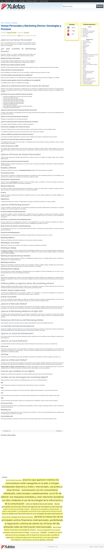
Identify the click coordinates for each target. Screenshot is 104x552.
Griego (84, 70)
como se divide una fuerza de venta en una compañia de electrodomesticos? (32, 513)
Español (84, 67)
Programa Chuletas (43, 1)
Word (73, 28)
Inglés (84, 52)
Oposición (85, 35)
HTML (73, 31)
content (43, 532)
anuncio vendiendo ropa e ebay (13, 480)
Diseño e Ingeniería (87, 79)
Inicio (2, 1)
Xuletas (91, 546)
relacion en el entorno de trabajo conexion (16, 509)
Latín (84, 68)
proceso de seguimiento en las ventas (48, 530)
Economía (14, 23)
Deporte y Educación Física (89, 78)
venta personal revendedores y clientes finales (45, 509)
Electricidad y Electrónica (88, 56)
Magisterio (85, 61)
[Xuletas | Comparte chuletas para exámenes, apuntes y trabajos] (13, 10)
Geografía (85, 53)
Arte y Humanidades (87, 83)
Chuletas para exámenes (32, 1)
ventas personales (34, 532)
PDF (73, 34)
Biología (84, 47)
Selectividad (22, 1)
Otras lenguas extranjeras (88, 71)
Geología (85, 74)
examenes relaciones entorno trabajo (16, 532)
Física (84, 49)
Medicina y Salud (86, 63)
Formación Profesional (88, 32)
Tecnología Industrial (87, 72)
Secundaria (85, 29)
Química (84, 50)
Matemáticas (86, 46)
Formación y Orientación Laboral (90, 64)
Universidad (85, 34)
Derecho (85, 60)
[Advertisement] (52, 16)
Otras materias (86, 41)
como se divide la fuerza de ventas (39, 504)
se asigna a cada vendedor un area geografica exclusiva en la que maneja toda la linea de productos (32, 510)
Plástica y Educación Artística (89, 81)
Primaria (85, 28)
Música (84, 75)
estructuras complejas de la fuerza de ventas (17, 517)
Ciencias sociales (86, 59)
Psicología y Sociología (88, 82)
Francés (84, 65)
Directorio (15, 1)
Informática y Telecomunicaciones (90, 54)
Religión (84, 77)
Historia (84, 43)
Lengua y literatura (87, 42)
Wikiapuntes (51, 546)
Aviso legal (100, 546)
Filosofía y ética (86, 45)
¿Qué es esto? (8, 1)
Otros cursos (85, 36)
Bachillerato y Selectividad (88, 31)
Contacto (96, 546)
